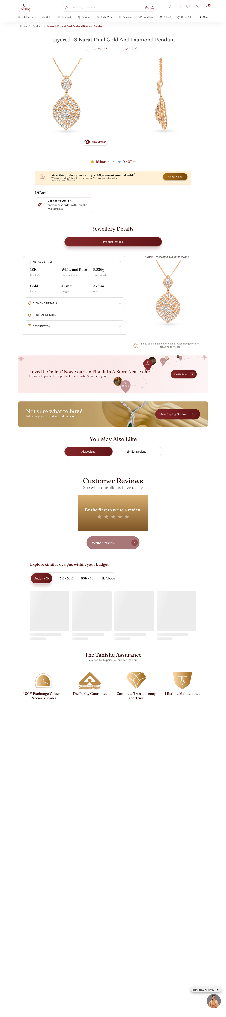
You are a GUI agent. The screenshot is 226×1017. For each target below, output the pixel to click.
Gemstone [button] (128, 17)
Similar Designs (136, 451)
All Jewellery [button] (28, 17)
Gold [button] (48, 17)
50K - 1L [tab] (87, 578)
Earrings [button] (86, 17)
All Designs (88, 451)
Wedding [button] (148, 17)
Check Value (175, 176)
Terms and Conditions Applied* (63, 180)
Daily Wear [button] (106, 17)
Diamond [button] (66, 17)
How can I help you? (204, 989)
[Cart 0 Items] (206, 6)
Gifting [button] (167, 17)
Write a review (103, 543)
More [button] (205, 17)
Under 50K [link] (186, 17)
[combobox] (106, 7)
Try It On (102, 48)
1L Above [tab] (108, 578)
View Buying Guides (172, 414)
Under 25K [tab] (42, 578)
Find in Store (180, 374)
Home (23, 26)
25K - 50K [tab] (65, 578)
